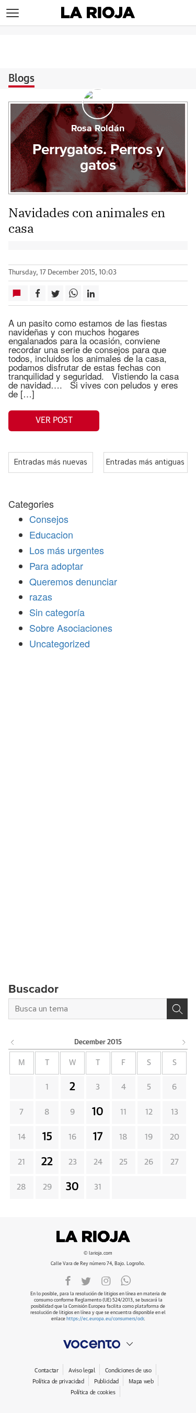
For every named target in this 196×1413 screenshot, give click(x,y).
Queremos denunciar (73, 581)
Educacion (51, 534)
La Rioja (98, 1236)
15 (47, 1137)
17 (97, 1137)
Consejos (48, 519)
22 (47, 1162)
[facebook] (68, 1280)
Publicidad (106, 1381)
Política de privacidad (58, 1381)
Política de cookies (93, 1392)
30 (72, 1187)
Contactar (46, 1370)
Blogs (21, 78)
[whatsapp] (126, 1280)
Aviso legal (81, 1370)
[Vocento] (98, 1344)
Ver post (54, 420)
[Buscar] (177, 1008)
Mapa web (141, 1381)
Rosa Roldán (97, 128)
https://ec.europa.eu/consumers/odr (105, 1319)
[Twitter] (86, 1280)
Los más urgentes (66, 550)
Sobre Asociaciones (70, 627)
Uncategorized (59, 643)
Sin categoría (57, 612)
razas (40, 596)
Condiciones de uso (128, 1370)
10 (97, 1112)
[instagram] (106, 1280)
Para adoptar (56, 565)
